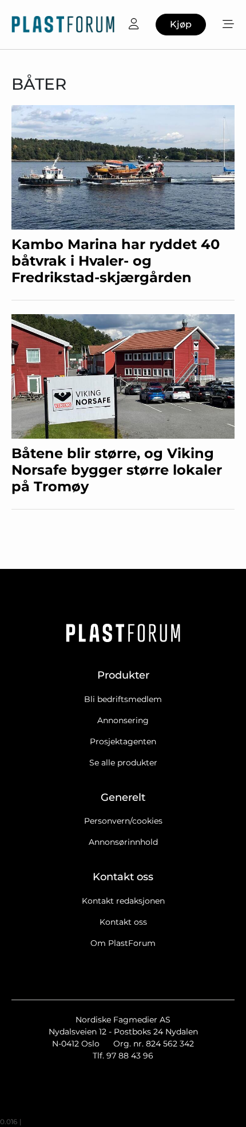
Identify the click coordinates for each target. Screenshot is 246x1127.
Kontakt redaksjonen (123, 901)
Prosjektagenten (123, 741)
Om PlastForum (123, 943)
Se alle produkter (123, 762)
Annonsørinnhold (123, 842)
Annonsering (123, 720)
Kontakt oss (123, 922)
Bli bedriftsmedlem (123, 699)
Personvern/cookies (123, 821)
